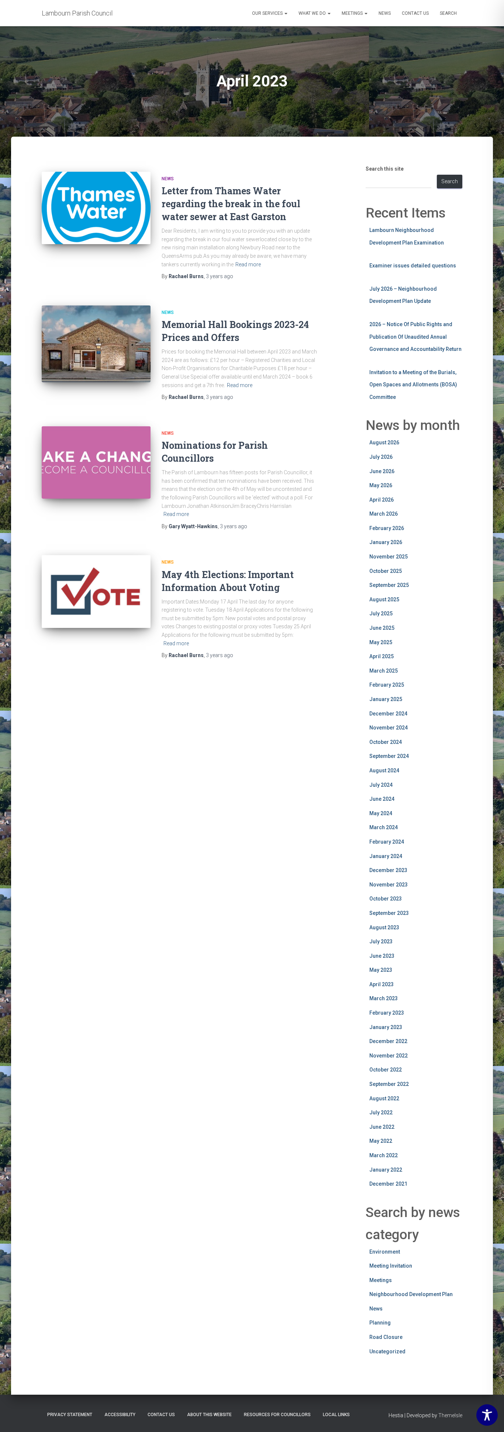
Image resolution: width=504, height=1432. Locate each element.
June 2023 (381, 956)
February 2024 (386, 842)
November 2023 (388, 885)
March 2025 (383, 671)
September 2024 (389, 756)
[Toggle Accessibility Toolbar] (487, 1415)
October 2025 (385, 571)
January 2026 (385, 542)
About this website (209, 1414)
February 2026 (386, 528)
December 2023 (388, 870)
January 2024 (385, 856)
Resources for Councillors (277, 1414)
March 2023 (383, 998)
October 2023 (385, 899)
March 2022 (383, 1155)
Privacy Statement (69, 1414)
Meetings (353, 13)
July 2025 (381, 613)
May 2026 (380, 485)
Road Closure (386, 1337)
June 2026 (381, 471)
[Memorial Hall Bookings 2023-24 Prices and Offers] (96, 343)
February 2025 (386, 685)
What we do (312, 13)
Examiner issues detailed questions (412, 266)
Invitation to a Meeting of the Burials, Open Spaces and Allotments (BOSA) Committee (413, 384)
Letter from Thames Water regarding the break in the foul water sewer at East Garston (231, 204)
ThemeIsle (450, 1415)
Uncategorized (387, 1351)
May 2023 (380, 970)
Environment (384, 1252)
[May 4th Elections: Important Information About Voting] (96, 591)
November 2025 (388, 557)
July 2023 (381, 941)
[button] (285, 13)
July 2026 (381, 457)
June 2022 (381, 1127)
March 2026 (383, 514)
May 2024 (380, 813)
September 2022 (389, 1084)
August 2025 (384, 599)
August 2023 (384, 927)
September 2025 (389, 585)
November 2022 (388, 1056)
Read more (248, 264)
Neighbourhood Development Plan (411, 1294)
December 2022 (388, 1041)
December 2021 (388, 1184)
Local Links (336, 1414)
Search (448, 13)
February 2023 (386, 1013)
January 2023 (385, 1027)
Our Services (268, 13)
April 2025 (381, 656)
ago (219, 276)
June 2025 (381, 628)
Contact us (415, 13)
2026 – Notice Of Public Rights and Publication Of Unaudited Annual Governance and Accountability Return (415, 336)
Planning (380, 1323)
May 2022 (380, 1141)
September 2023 (389, 913)
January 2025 (385, 699)
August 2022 (384, 1098)
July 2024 (381, 785)
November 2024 (388, 728)
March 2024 (383, 827)
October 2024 (385, 742)
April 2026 (381, 500)
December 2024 (388, 714)
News (385, 13)
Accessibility (119, 1414)
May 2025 (380, 642)
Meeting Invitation (390, 1266)
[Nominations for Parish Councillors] (96, 462)
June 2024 (381, 799)
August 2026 (384, 442)
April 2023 (381, 984)
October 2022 (385, 1070)
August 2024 (384, 770)
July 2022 (381, 1112)
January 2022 (385, 1170)
